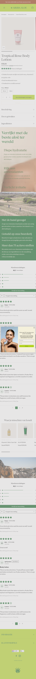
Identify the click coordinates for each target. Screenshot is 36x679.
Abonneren (26, 346)
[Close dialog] (34, 327)
